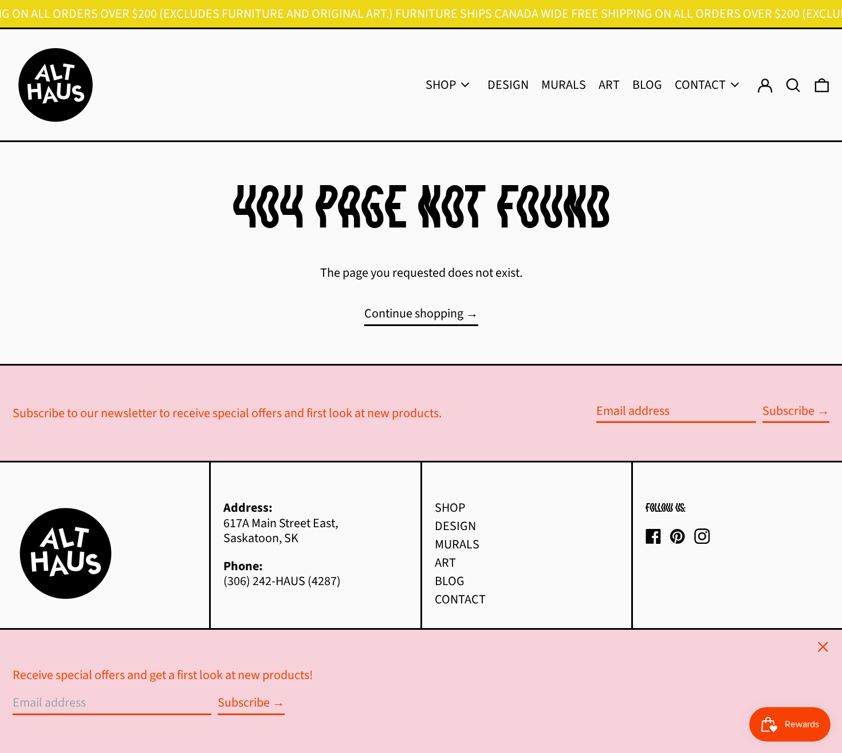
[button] (822, 85)
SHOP (450, 508)
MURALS (457, 544)
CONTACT (460, 599)
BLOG (450, 581)
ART (445, 563)
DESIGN (455, 526)
